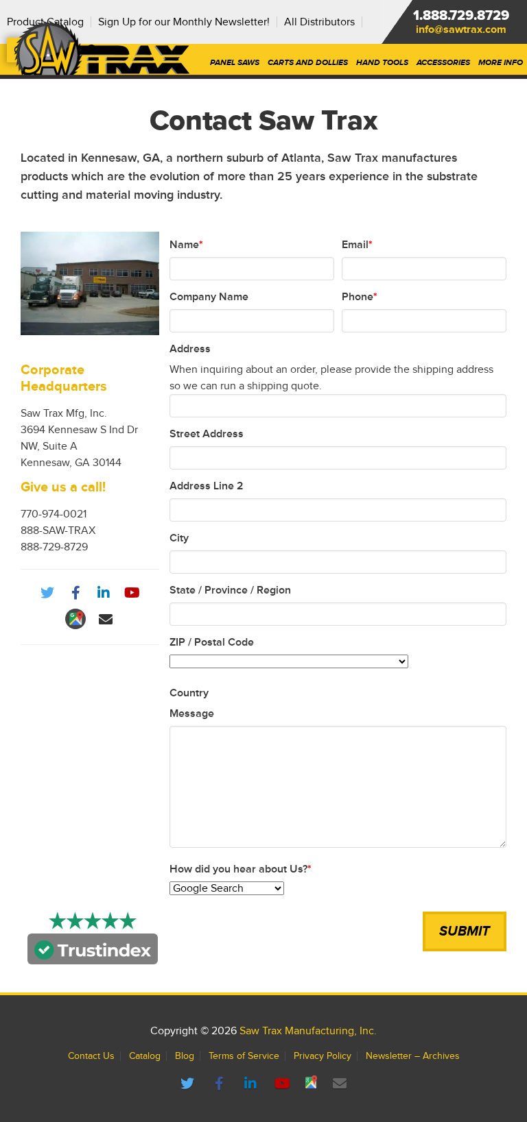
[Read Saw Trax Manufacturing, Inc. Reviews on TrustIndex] (92, 956)
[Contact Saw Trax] (340, 1084)
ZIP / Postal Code (211, 642)
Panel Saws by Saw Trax (102, 47)
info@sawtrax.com (461, 29)
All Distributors (319, 21)
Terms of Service (244, 1056)
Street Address (206, 433)
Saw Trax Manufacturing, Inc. (308, 1030)
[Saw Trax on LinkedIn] (252, 1084)
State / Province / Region (230, 590)
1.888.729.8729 (461, 16)
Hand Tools (382, 62)
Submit (464, 931)
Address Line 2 (206, 485)
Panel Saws (234, 62)
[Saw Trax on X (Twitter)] (189, 1084)
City (179, 538)
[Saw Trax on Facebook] (221, 1084)
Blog (184, 1056)
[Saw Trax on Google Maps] (312, 1084)
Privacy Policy (322, 1056)
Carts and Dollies (308, 62)
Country (189, 692)
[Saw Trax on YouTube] (284, 1084)
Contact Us (91, 1056)
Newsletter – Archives (413, 1056)
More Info (500, 62)
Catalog (145, 1056)
